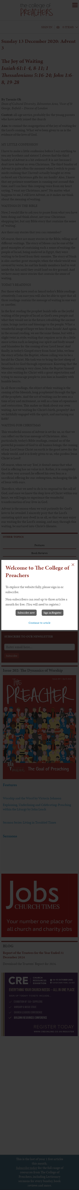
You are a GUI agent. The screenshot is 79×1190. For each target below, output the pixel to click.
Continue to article (39, 623)
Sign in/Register (52, 613)
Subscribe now (26, 613)
